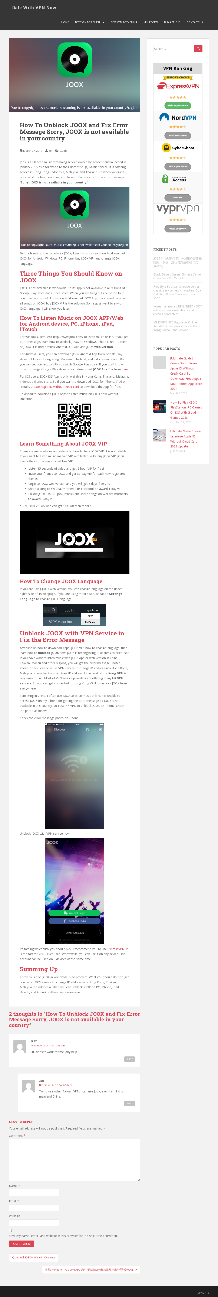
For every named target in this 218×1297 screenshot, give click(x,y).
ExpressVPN (116, 949)
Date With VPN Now (34, 7)
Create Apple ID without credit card (55, 387)
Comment (17, 1136)
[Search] (198, 48)
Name (14, 1186)
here (125, 369)
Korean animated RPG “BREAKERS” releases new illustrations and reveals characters (177, 310)
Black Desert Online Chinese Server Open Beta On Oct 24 (177, 276)
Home (65, 22)
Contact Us (195, 22)
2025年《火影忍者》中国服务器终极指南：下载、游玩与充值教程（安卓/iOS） (177, 262)
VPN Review (151, 22)
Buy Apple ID (172, 22)
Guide (63, 151)
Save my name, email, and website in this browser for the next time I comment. (64, 1236)
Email (14, 1201)
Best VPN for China (87, 22)
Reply (129, 1059)
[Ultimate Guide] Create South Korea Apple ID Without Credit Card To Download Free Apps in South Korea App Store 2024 (186, 373)
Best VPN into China (124, 22)
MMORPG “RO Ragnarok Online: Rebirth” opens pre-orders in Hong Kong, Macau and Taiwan (176, 326)
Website (14, 1216)
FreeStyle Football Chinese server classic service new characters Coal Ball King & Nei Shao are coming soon (177, 292)
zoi (50, 151)
